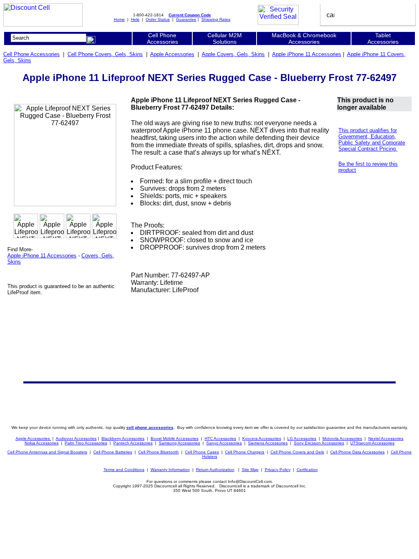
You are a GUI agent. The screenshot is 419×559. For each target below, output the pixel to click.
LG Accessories (301, 438)
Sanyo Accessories (224, 443)
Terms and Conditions (124, 469)
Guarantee (186, 19)
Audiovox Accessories (76, 438)
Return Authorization (215, 469)
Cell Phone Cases (202, 452)
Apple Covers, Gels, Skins (233, 54)
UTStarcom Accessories (372, 443)
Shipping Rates (215, 19)
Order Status (158, 19)
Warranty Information (170, 469)
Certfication (307, 469)
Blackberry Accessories (122, 438)
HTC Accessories (220, 438)
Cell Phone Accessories (31, 54)
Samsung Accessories (179, 443)
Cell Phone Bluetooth (158, 452)
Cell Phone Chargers (244, 452)
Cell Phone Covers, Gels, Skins (105, 54)
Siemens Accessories (268, 443)
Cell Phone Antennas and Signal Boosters (47, 452)
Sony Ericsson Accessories (319, 443)
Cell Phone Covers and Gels (297, 452)
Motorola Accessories (342, 438)
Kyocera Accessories (261, 438)
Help (135, 19)
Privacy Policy (278, 469)
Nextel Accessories (385, 438)
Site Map (250, 469)
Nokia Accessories (42, 443)
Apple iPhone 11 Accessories (306, 54)
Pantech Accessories (133, 443)
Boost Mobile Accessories (174, 438)
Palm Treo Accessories (86, 443)
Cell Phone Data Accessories (357, 452)
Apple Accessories (172, 54)
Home (119, 19)
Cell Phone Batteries (112, 452)
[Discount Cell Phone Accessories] (43, 24)
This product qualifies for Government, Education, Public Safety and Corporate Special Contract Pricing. (371, 139)
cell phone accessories (149, 427)
